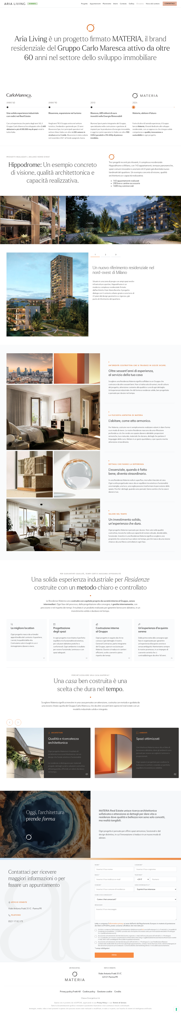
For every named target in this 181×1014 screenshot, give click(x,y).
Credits (117, 991)
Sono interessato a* (142, 885)
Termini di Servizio (119, 1003)
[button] (9, 722)
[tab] (95, 255)
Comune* (98, 885)
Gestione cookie (104, 991)
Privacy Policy (102, 1003)
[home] (14, 3)
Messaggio (99, 905)
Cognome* (138, 865)
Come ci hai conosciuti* (103, 895)
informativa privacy (116, 923)
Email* (97, 875)
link (143, 929)
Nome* (97, 865)
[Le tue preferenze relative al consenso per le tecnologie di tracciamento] (176, 1009)
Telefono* (138, 875)
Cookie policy (89, 991)
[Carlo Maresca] (74, 976)
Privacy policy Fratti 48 (70, 991)
